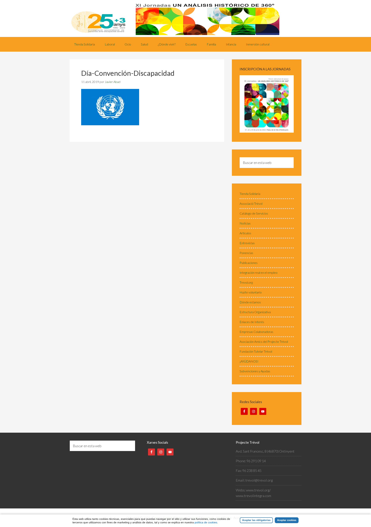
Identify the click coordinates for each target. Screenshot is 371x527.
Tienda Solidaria (250, 193)
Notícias (245, 223)
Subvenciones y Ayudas (255, 371)
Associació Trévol (251, 203)
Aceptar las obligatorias (256, 520)
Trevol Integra (185, 18)
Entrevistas (247, 243)
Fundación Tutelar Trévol (256, 351)
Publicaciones (249, 262)
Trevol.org (246, 282)
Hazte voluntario (251, 292)
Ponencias (246, 253)
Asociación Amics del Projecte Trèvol (264, 341)
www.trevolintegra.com (253, 496)
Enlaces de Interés (252, 322)
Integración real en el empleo (258, 272)
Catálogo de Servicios (254, 213)
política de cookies (206, 522)
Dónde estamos (250, 302)
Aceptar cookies (286, 520)
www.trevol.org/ (258, 490)
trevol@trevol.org (259, 480)
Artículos (245, 233)
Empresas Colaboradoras (256, 331)
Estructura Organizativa (255, 312)
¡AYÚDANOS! (249, 361)
